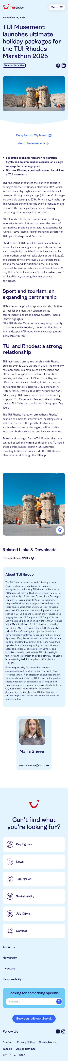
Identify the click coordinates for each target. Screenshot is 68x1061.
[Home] (14, 6)
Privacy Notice (26, 1042)
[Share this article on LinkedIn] (64, 66)
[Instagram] (63, 1031)
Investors (9, 968)
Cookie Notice (47, 1042)
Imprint (7, 1048)
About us (9, 947)
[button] (34, 504)
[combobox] (33, 1001)
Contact (8, 1042)
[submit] (59, 1001)
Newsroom (10, 957)
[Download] (60, 530)
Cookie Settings (25, 1048)
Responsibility (12, 979)
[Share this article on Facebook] (58, 66)
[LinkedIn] (58, 1031)
